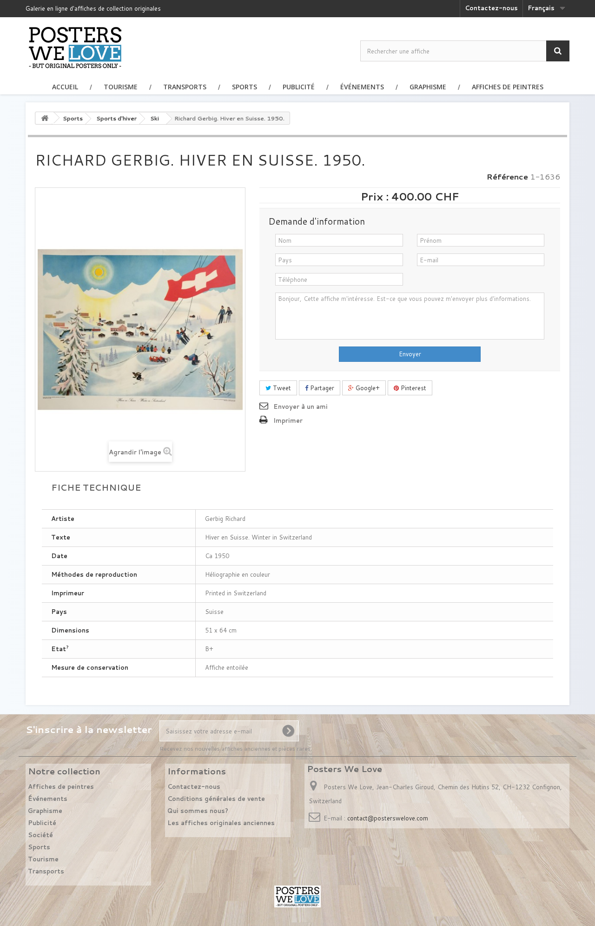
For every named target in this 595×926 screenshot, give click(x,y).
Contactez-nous (491, 8)
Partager (321, 388)
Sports (244, 86)
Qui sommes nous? (197, 810)
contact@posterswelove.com (387, 818)
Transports (184, 86)
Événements (362, 86)
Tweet (281, 388)
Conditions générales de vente (216, 798)
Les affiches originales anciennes (221, 823)
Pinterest (412, 388)
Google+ (367, 388)
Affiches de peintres (507, 86)
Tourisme (121, 86)
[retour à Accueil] (44, 118)
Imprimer (288, 420)
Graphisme (428, 86)
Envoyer (410, 354)
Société (40, 835)
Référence (507, 177)
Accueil (65, 86)
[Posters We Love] (75, 47)
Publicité (299, 86)
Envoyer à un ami (300, 406)
